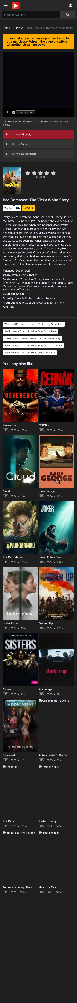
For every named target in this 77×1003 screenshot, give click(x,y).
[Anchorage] (56, 659)
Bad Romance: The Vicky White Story (36, 200)
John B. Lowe (65, 282)
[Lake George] (56, 461)
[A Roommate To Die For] (56, 725)
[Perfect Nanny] (56, 791)
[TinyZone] (16, 5)
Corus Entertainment (51, 302)
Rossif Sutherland (53, 279)
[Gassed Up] (56, 593)
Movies (19, 27)
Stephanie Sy (11, 282)
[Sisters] (20, 659)
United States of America (40, 298)
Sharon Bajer (48, 282)
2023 (13, 306)
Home (6, 27)
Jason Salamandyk (44, 286)
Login (70, 5)
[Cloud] (20, 461)
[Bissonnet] (20, 725)
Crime (24, 274)
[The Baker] (20, 791)
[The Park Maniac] (20, 527)
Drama (16, 274)
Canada (19, 298)
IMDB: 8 (29, 208)
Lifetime (33, 302)
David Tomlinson (30, 282)
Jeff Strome (23, 289)
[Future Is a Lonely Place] (20, 857)
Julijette (23, 302)
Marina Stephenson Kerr (17, 286)
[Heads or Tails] (56, 857)
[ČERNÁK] (56, 395)
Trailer (8, 208)
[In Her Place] (20, 593)
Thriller (33, 274)
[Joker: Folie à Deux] (56, 527)
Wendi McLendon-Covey (27, 279)
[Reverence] (20, 395)
